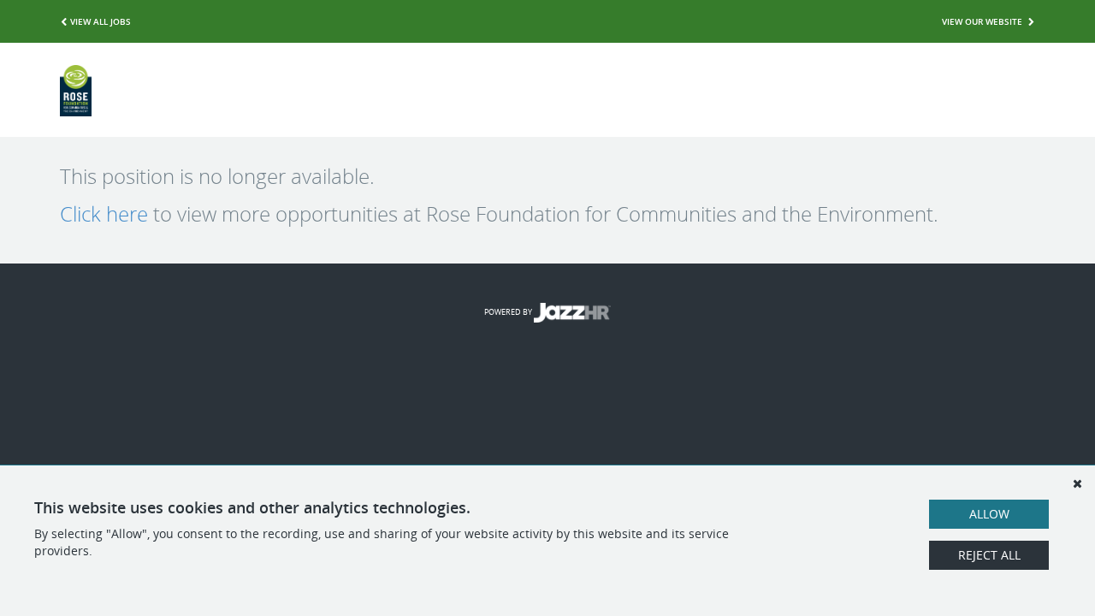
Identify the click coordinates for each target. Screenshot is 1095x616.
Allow (989, 514)
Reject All (989, 555)
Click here (104, 214)
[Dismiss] (1077, 483)
